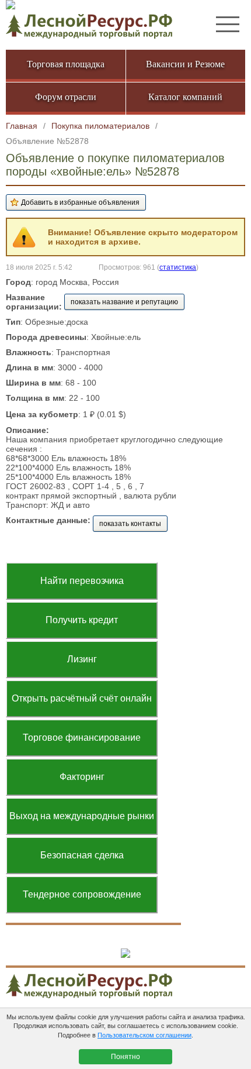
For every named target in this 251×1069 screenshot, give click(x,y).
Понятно (125, 1057)
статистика (177, 267)
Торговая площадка (65, 64)
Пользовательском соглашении (144, 1035)
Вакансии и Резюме (185, 64)
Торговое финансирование (82, 738)
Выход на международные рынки (81, 816)
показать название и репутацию (124, 302)
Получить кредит (82, 620)
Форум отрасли (65, 97)
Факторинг (82, 777)
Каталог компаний (185, 97)
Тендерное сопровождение (82, 894)
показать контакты (130, 524)
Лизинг (82, 659)
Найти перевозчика (82, 581)
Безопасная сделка (82, 855)
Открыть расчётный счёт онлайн (82, 698)
